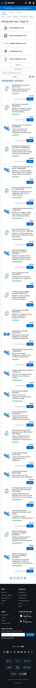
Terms (3, 620)
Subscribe (30, 634)
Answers (19, 12)
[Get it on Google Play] (26, 621)
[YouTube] (18, 652)
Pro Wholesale (23, 595)
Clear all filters (19, 81)
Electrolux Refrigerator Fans (18, 35)
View (30, 99)
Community (22, 592)
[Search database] (26, 3)
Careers (3, 600)
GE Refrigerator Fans (16, 51)
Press (20, 603)
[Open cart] (29, 3)
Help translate (16, 646)
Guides (11, 12)
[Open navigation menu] (2, 3)
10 (18, 578)
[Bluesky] (25, 652)
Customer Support (6, 595)
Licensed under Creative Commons (18, 679)
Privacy (3, 617)
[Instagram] (15, 652)
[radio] (30, 76)
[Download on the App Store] (26, 616)
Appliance (16, 16)
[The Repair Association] (32, 652)
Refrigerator (24, 16)
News (20, 606)
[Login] (33, 3)
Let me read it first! (8, 638)
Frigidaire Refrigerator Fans (18, 43)
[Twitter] (11, 652)
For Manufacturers (24, 600)
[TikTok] (4, 652)
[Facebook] (8, 652)
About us (4, 592)
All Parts (8, 16)
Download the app (25, 612)
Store (2, 16)
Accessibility (5, 615)
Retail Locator (23, 598)
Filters (15, 77)
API (2, 603)
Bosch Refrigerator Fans (17, 28)
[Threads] (28, 652)
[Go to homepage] (10, 3)
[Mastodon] (22, 652)
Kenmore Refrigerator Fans (18, 59)
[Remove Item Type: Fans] (12, 80)
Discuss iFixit (5, 598)
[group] (32, 76)
